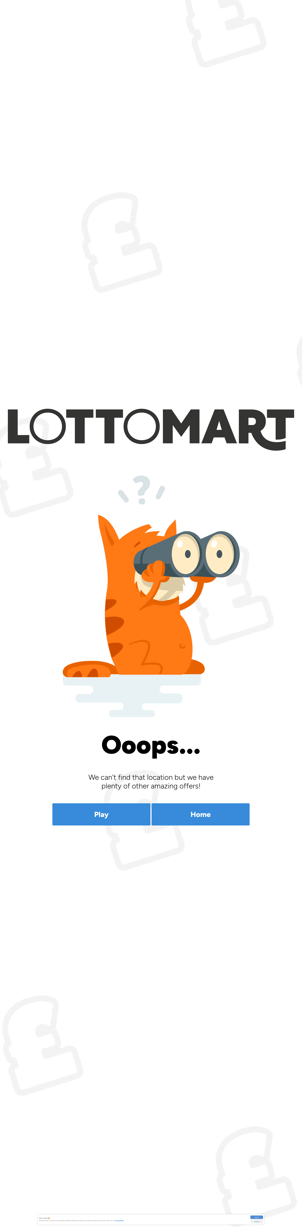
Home (201, 814)
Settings (256, 1221)
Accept (257, 1217)
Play (101, 814)
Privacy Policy (119, 1220)
